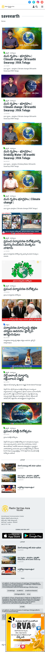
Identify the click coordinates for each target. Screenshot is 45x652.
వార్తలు (7, 324)
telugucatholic (20, 594)
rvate (22, 606)
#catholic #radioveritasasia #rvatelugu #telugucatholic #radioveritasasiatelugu (21, 610)
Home (3, 21)
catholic (20, 590)
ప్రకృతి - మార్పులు (10, 53)
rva (29, 594)
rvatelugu (12, 590)
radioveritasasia (31, 590)
